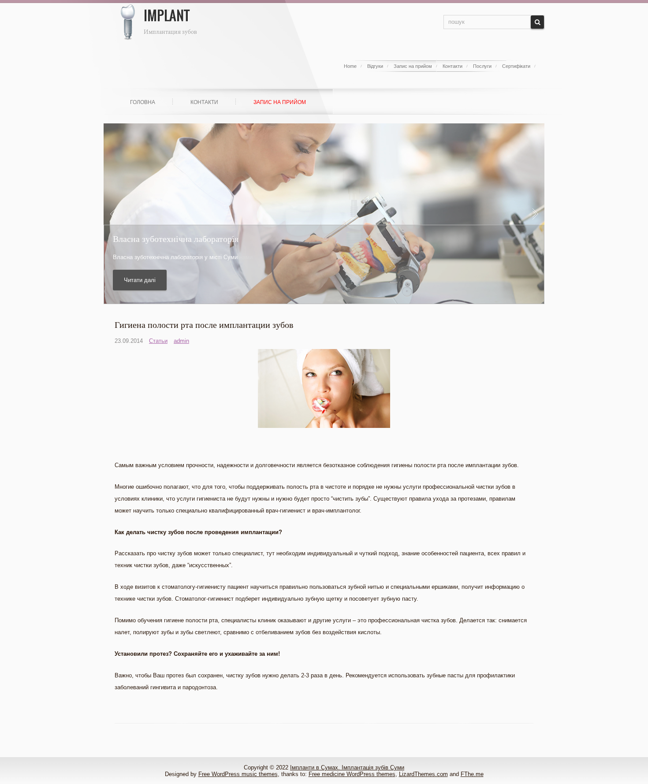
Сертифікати (516, 66)
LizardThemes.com (423, 774)
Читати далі (140, 280)
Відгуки (375, 66)
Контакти (452, 66)
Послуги (482, 66)
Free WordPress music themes (238, 774)
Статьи (158, 341)
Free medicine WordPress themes (352, 774)
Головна (142, 102)
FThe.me (472, 774)
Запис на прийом (413, 66)
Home (350, 66)
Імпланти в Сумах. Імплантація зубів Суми (347, 767)
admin (181, 341)
